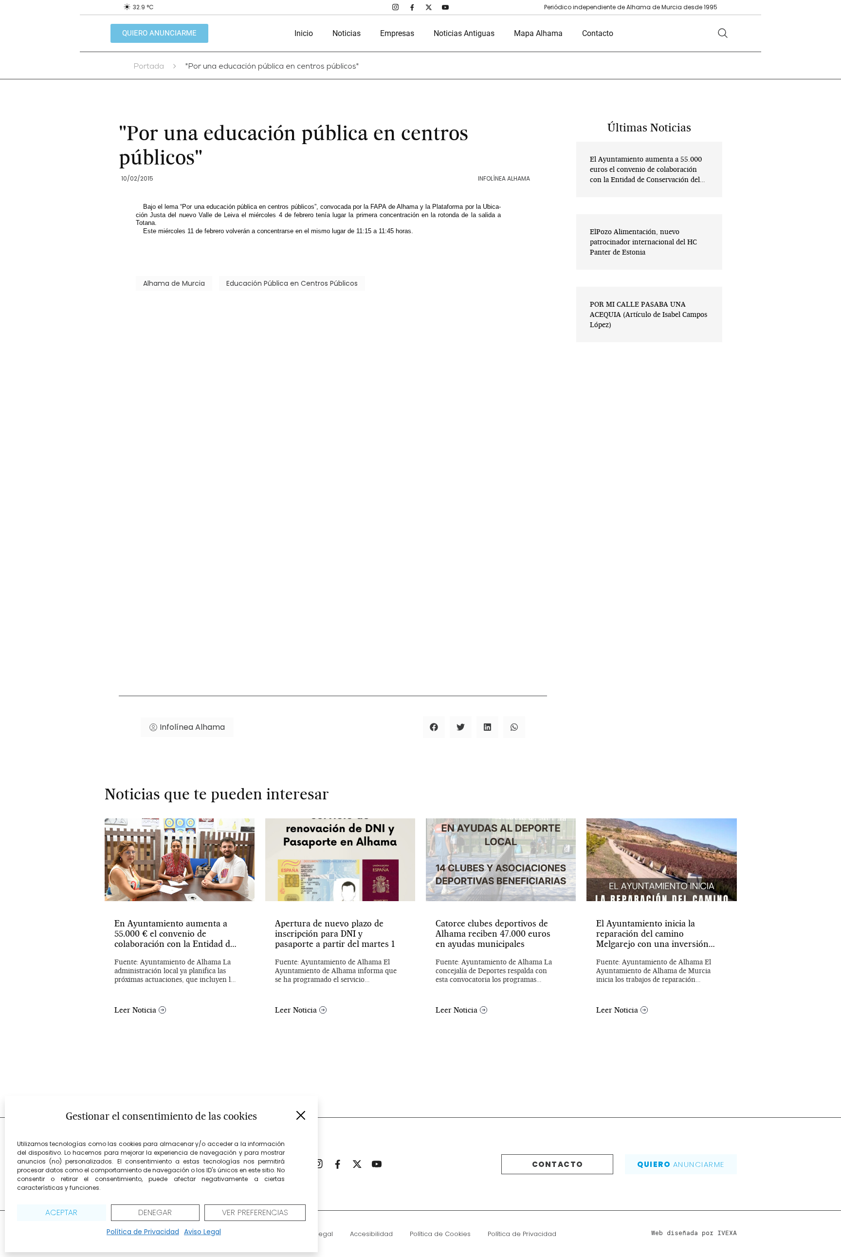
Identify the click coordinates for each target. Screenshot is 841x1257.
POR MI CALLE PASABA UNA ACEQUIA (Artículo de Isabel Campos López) (648, 314)
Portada (148, 67)
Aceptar (61, 1212)
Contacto (597, 33)
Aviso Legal (202, 1232)
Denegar (155, 1212)
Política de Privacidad (143, 1232)
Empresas (397, 33)
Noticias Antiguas (464, 33)
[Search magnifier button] (722, 33)
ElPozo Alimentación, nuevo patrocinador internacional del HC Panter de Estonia (643, 242)
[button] (301, 1115)
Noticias (346, 33)
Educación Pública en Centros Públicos (292, 283)
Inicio (303, 33)
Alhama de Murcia (174, 283)
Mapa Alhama (538, 33)
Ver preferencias (255, 1212)
